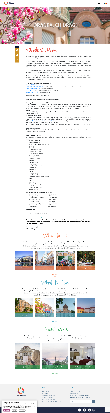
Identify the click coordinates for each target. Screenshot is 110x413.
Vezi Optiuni (22, 410)
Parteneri (45, 393)
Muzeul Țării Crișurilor (32, 85)
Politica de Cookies (48, 399)
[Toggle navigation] (99, 3)
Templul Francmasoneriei (33, 88)
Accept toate (6, 410)
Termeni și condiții (48, 397)
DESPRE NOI (45, 391)
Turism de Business (48, 395)
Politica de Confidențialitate (51, 401)
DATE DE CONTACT (76, 391)
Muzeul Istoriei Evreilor (32, 92)
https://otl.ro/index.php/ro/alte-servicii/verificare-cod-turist (46, 121)
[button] (106, 3)
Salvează (14, 410)
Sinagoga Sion (30, 90)
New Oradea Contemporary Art (34, 86)
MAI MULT (55, 274)
